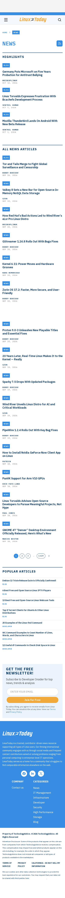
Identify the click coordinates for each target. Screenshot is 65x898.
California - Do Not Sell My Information (46, 864)
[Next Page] (49, 556)
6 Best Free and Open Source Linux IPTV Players (26, 590)
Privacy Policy (15, 712)
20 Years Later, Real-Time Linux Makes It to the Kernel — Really (32, 357)
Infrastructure (41, 797)
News (36, 787)
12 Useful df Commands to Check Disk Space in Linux (28, 645)
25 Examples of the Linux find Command (22, 622)
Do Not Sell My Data (38, 878)
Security (37, 807)
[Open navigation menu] (6, 19)
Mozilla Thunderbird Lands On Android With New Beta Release (29, 122)
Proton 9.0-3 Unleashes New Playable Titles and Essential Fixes (30, 332)
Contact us (18, 787)
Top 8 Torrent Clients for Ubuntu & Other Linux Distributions (25, 611)
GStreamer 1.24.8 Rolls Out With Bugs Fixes (30, 241)
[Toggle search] (59, 20)
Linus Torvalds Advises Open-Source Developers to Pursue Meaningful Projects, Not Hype (32, 504)
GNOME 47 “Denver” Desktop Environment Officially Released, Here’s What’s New (29, 531)
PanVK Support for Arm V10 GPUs (23, 478)
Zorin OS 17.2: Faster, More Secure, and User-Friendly (31, 291)
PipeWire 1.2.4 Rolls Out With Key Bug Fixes (30, 430)
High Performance (43, 812)
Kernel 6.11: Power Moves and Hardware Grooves (28, 265)
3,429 (41, 556)
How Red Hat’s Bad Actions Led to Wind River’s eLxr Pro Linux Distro (32, 217)
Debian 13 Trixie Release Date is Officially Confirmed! (29, 580)
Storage (37, 817)
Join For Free (32, 699)
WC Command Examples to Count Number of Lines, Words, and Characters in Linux (27, 634)
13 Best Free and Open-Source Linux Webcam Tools (28, 600)
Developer (7, 626)
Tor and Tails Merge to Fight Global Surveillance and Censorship (24, 165)
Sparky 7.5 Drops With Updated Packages (28, 382)
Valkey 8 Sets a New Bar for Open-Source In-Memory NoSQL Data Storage (30, 191)
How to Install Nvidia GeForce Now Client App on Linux (31, 454)
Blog (4, 584)
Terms (53, 709)
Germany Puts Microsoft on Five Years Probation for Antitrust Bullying (26, 73)
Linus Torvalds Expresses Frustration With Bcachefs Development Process (29, 98)
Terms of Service (7, 864)
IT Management (42, 792)
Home (4, 32)
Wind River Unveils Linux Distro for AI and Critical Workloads (28, 406)
